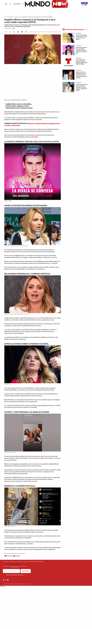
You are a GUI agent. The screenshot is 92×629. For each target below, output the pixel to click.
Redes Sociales (22, 553)
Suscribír (84, 3)
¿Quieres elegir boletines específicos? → (15, 574)
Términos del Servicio (28, 561)
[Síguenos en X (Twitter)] (5, 580)
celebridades (78, 33)
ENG (86, 5)
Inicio (5, 16)
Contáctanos (19, 561)
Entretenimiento (10, 16)
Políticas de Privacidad (39, 561)
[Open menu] (5, 3)
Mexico (16, 553)
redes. (35, 481)
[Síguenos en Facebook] (3, 580)
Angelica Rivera (11, 553)
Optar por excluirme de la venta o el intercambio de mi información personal (16, 583)
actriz (35, 458)
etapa (13, 472)
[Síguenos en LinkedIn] (7, 580)
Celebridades (17, 16)
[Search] (10, 3)
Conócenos (12, 561)
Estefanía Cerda (9, 28)
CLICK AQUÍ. (34, 137)
